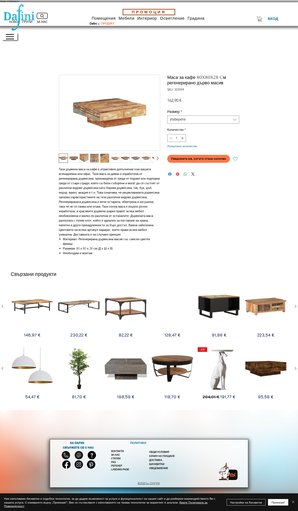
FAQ (113, 462)
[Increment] (182, 138)
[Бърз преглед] (32, 306)
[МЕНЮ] (9, 36)
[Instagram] (79, 464)
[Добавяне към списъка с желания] (235, 159)
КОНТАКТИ (117, 451)
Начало (64, 60)
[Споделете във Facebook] (169, 174)
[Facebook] (66, 464)
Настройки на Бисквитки (246, 502)
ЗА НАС (115, 454)
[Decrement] (170, 138)
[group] (149, 311)
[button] (103, 18)
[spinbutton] (176, 138)
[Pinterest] (91, 464)
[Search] (42, 16)
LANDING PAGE (120, 469)
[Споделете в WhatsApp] (185, 174)
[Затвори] (293, 502)
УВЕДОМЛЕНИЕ (158, 468)
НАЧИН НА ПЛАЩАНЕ (162, 456)
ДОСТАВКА (155, 460)
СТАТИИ (116, 458)
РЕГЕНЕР (116, 465)
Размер (174, 112)
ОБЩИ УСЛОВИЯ (159, 452)
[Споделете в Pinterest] (177, 174)
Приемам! (278, 502)
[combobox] (203, 120)
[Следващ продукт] (295, 306)
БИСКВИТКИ (156, 464)
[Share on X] (193, 174)
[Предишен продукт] (2, 306)
